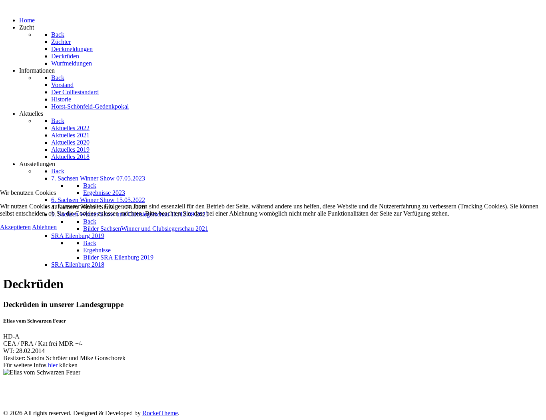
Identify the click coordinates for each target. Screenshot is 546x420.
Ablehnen (44, 227)
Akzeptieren (15, 227)
